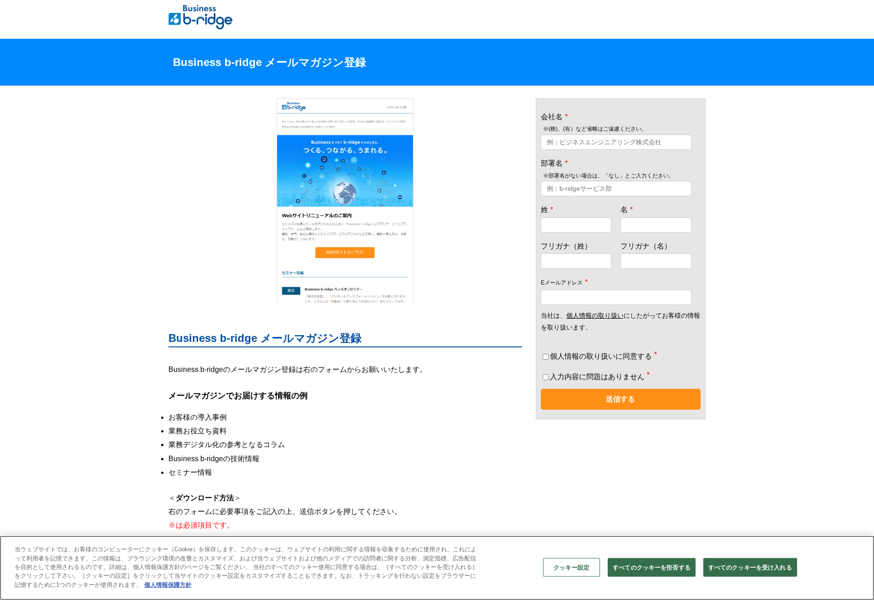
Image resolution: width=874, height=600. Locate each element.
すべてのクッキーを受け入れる (750, 567)
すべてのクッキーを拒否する (652, 567)
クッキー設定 (571, 567)
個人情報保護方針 (168, 584)
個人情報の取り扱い (595, 315)
